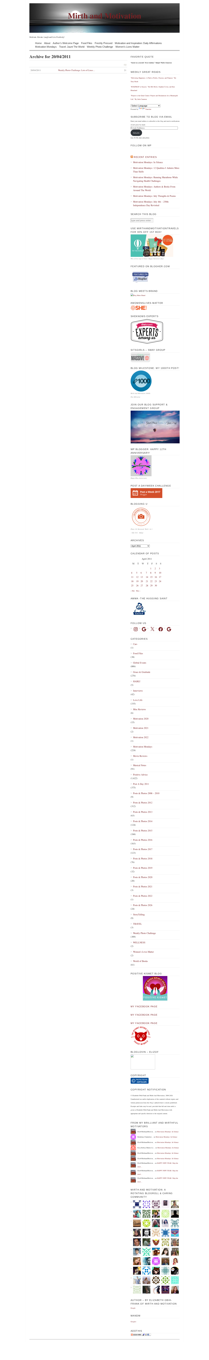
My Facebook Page (144, 1006)
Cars (135, 644)
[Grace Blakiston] (136, 1233)
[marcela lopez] (145, 1252)
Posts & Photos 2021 (142, 886)
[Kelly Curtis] (145, 1242)
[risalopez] (164, 1252)
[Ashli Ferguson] (136, 1271)
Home (38, 43)
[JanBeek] (174, 1242)
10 (160, 572)
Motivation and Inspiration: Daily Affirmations (138, 43)
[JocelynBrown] (174, 1290)
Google (133, 1308)
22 (151, 581)
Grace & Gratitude (141, 672)
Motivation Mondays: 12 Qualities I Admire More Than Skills (156, 169)
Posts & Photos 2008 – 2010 (146, 793)
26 (137, 585)
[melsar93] (164, 1261)
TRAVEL (137, 923)
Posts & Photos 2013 (142, 811)
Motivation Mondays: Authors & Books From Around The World (154, 188)
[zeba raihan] (164, 1233)
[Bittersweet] (145, 1290)
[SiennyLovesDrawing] (136, 1223)
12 (137, 576)
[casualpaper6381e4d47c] (145, 1271)
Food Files (86, 43)
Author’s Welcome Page (66, 43)
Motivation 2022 (140, 737)
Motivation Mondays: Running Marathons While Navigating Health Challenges (155, 179)
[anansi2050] (164, 1271)
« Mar (133, 591)
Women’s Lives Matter (127, 46)
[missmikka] (155, 1233)
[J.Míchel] (164, 1223)
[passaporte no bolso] (174, 1252)
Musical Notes (139, 765)
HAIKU (136, 681)
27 (142, 585)
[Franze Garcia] (136, 1252)
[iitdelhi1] (145, 1204)
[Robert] (145, 1233)
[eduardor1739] (174, 1280)
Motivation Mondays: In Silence (148, 162)
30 (156, 585)
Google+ (133, 1321)
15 (151, 576)
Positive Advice (140, 774)
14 (147, 576)
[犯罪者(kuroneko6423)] (155, 1271)
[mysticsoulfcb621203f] (164, 1280)
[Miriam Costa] (155, 1223)
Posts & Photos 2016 (142, 839)
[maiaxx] (155, 1290)
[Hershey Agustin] (164, 1242)
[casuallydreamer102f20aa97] (145, 1214)
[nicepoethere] (164, 1204)
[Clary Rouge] (145, 1280)
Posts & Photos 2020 (142, 877)
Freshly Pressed (103, 43)
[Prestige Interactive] (155, 1280)
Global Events (139, 662)
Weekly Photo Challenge (100, 46)
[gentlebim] (155, 1242)
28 (147, 585)
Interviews (138, 690)
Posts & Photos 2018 (142, 858)
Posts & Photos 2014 (142, 821)
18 (132, 581)
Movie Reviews (140, 755)
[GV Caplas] (155, 1214)
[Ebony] (164, 1214)
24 (160, 581)
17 (160, 576)
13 (142, 576)
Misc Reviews (139, 709)
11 (132, 576)
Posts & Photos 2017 (142, 849)
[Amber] (136, 1261)
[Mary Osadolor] (145, 1223)
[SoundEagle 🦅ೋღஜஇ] (174, 1233)
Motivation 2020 (140, 718)
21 (147, 581)
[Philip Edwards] (136, 1242)
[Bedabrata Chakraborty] (155, 1261)
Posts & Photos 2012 (142, 802)
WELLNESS (139, 942)
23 (156, 581)
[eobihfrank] (136, 1204)
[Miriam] (155, 1252)
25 (132, 585)
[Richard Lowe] (155, 1204)
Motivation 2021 (140, 727)
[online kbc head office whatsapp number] (164, 1290)
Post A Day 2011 (141, 783)
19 (137, 581)
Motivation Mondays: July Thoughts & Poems (154, 195)
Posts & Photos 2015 (142, 830)
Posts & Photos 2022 (142, 895)
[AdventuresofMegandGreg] (136, 1214)
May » (138, 591)
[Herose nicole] (136, 1290)
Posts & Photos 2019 (142, 867)
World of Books (140, 961)
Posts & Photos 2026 (142, 905)
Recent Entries (145, 157)
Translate (148, 109)
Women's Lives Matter (143, 951)
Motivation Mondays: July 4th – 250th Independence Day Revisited (151, 203)
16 (156, 576)
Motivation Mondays (46, 46)
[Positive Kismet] (155, 1000)
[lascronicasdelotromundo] (145, 1261)
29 (151, 585)
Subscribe (136, 133)
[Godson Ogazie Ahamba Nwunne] (174, 1223)
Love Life (137, 700)
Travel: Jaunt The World (71, 46)
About (47, 43)
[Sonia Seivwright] (174, 1261)
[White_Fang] (174, 1214)
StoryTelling (139, 914)
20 (142, 581)
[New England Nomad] (136, 1280)
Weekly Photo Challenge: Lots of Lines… (78, 70)
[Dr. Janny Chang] (174, 1204)
